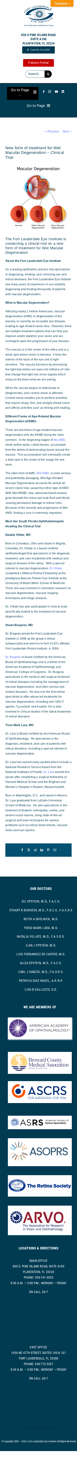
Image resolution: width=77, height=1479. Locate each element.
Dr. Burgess (13, 656)
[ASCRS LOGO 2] (40, 1082)
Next (66, 131)
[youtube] (56, 91)
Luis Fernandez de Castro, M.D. (40, 954)
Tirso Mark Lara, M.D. (41, 928)
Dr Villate (56, 568)
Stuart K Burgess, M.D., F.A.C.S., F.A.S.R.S (40, 910)
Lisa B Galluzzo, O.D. (41, 989)
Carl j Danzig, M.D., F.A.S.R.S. (41, 972)
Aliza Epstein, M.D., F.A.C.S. (41, 963)
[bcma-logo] (40, 1053)
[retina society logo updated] (40, 1176)
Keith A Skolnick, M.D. (41, 919)
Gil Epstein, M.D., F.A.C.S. (41, 901)
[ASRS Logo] (40, 1117)
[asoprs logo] (40, 1139)
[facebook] (44, 91)
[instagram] (49, 91)
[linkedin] (63, 91)
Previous (53, 131)
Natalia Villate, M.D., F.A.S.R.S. (41, 936)
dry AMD (59, 439)
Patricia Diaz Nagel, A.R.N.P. (41, 981)
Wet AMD (43, 473)
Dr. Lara (49, 771)
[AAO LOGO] (40, 1018)
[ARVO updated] (40, 1207)
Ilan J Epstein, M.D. (41, 945)
